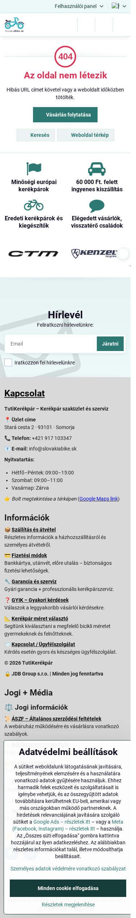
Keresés (39, 135)
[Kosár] (104, 24)
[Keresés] (86, 24)
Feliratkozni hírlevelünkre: (65, 325)
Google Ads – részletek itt (61, 822)
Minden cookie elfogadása (68, 888)
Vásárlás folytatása (68, 115)
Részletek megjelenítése (68, 904)
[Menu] (122, 24)
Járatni (110, 344)
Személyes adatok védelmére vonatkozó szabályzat (68, 869)
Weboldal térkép (89, 135)
